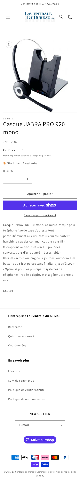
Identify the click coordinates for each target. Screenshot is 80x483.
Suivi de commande (21, 380)
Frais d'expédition (12, 155)
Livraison (14, 371)
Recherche (15, 327)
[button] (8, 16)
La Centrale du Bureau (24, 471)
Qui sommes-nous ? (21, 336)
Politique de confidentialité (26, 390)
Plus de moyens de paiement (40, 215)
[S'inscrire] (60, 425)
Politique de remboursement (27, 399)
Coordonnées (17, 345)
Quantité (8, 171)
